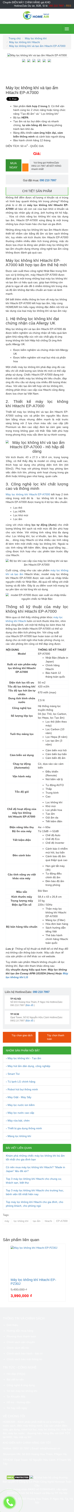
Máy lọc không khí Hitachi (24, 42)
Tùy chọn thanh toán (55, 1037)
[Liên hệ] (9, 1502)
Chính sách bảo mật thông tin (24, 1359)
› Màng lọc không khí (18, 1136)
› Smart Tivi (13, 1073)
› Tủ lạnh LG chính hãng (20, 1081)
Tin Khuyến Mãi (16, 1396)
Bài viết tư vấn (15, 1379)
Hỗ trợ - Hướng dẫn (18, 1402)
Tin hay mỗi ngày (17, 1407)
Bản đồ (29, 1005)
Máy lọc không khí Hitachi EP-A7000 (28, 494)
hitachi (48, 1221)
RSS (68, 6)
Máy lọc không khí (36, 38)
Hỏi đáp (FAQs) (16, 1373)
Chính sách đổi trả (18, 1347)
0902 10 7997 (21, 1448)
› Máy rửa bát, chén (18, 1120)
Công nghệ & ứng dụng (21, 1385)
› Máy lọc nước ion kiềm (20, 1104)
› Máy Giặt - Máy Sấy (18, 1097)
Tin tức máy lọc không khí (22, 1390)
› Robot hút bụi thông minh (22, 1089)
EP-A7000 (62, 1221)
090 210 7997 (48, 180)
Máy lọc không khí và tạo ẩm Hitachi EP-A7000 (37, 45)
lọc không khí (21, 1221)
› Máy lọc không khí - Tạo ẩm (23, 1058)
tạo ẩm (36, 1221)
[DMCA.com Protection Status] (17, 1477)
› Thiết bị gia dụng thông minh (24, 1128)
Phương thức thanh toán (21, 1336)
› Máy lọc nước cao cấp (20, 1112)
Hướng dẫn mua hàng (20, 1330)
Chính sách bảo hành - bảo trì (25, 1353)
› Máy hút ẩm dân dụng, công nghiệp (28, 1066)
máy (7, 1221)
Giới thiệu (12, 1325)
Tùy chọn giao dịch (22, 1035)
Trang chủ (14, 38)
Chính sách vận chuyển (21, 1342)
